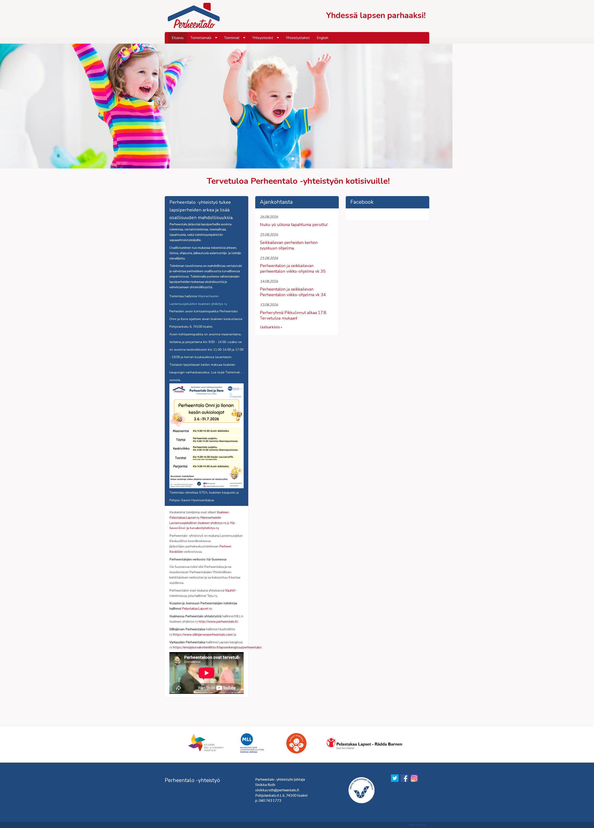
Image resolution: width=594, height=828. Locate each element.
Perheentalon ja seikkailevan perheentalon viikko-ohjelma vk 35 (293, 268)
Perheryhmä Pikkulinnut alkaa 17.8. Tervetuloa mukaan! (293, 315)
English (322, 37)
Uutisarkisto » (271, 327)
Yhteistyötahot (298, 37)
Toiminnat (231, 37)
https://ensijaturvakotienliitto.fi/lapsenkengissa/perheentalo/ (217, 647)
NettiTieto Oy (417, 825)
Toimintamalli (200, 37)
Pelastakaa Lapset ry (197, 608)
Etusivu (178, 37)
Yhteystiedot (262, 37)
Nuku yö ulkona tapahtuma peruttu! (293, 224)
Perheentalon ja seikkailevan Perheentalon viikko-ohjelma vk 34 (293, 292)
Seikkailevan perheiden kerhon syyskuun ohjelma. (289, 245)
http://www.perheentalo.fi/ (218, 621)
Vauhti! (230, 590)
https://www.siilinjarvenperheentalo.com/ (203, 634)
